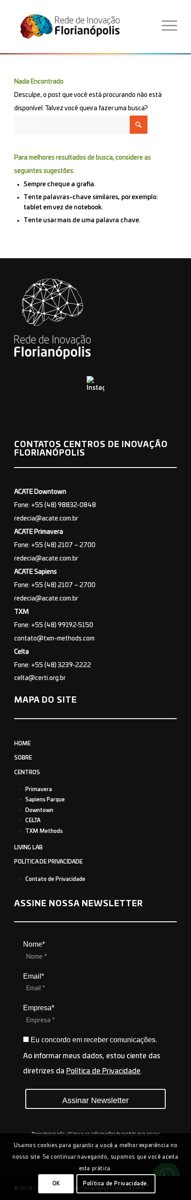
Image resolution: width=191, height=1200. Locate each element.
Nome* (34, 944)
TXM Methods (44, 831)
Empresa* (38, 1008)
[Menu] (169, 26)
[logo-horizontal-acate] (83, 26)
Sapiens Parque (45, 799)
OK (56, 1183)
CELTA (32, 820)
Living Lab (28, 847)
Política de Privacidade (48, 861)
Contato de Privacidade (55, 879)
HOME (22, 743)
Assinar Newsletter (95, 1100)
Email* (33, 976)
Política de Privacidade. (115, 1183)
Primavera (38, 789)
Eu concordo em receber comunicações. (93, 1040)
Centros (27, 772)
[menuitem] (169, 26)
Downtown (39, 810)
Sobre (23, 757)
